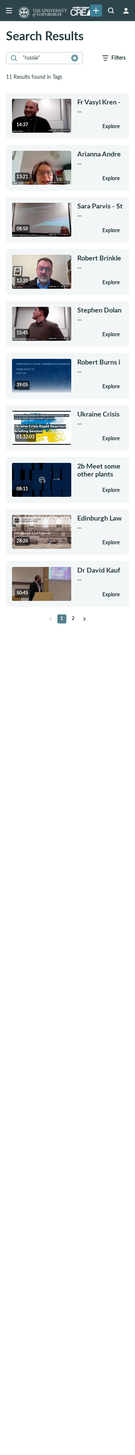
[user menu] (126, 11)
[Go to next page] (84, 618)
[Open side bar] (9, 11)
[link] (96, 11)
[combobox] (44, 58)
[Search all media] (111, 11)
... (99, 106)
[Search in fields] (74, 58)
